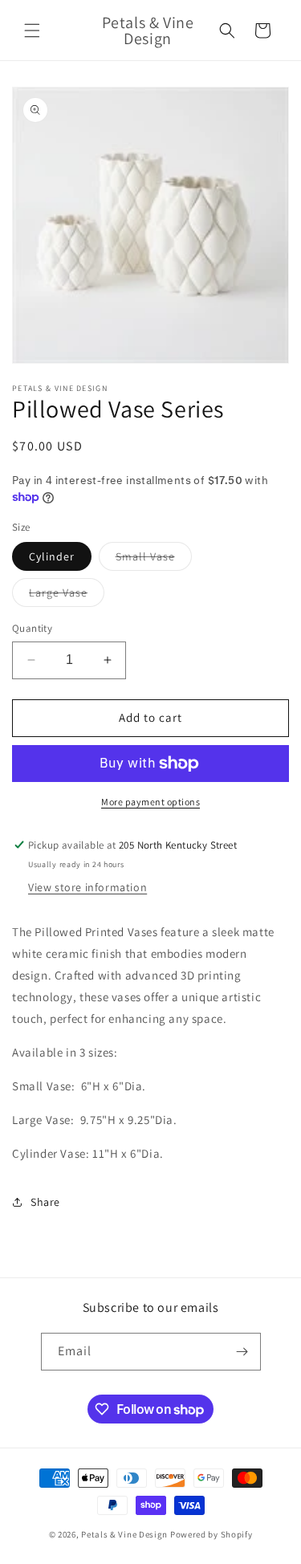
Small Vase (154, 559)
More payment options (150, 802)
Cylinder (52, 556)
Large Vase (66, 595)
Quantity (32, 628)
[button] (32, 30)
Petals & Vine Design (124, 1534)
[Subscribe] (242, 1352)
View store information (87, 887)
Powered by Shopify (211, 1534)
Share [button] (45, 1202)
